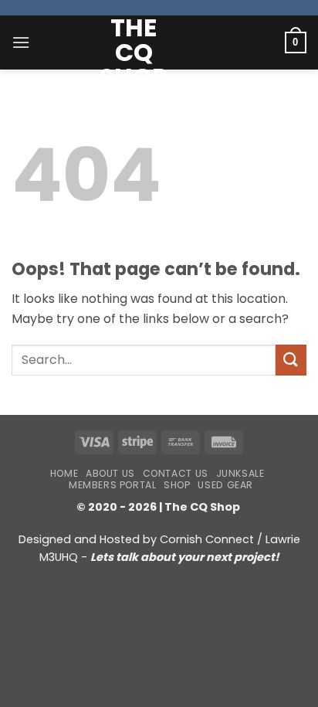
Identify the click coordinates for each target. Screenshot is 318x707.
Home (64, 473)
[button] (21, 42)
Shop (177, 484)
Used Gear (225, 484)
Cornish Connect (207, 539)
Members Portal (113, 484)
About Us (110, 473)
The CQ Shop (133, 52)
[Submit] (291, 360)
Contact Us (175, 473)
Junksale (240, 473)
